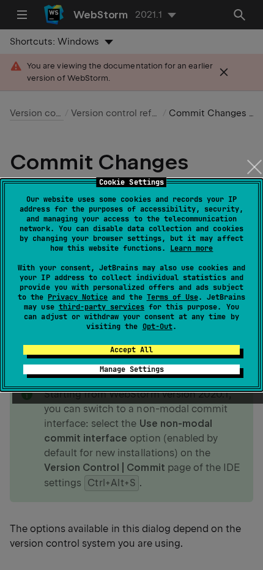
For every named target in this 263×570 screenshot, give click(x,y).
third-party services (101, 307)
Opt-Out (157, 326)
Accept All (131, 350)
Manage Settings (132, 369)
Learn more (191, 248)
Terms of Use (172, 297)
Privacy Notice (78, 297)
